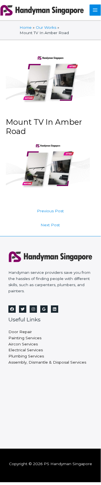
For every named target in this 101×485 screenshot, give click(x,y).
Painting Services (24, 338)
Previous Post (50, 211)
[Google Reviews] (44, 309)
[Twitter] (22, 309)
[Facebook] (12, 309)
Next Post (50, 225)
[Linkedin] (54, 309)
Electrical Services (25, 350)
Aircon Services (23, 344)
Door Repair (20, 331)
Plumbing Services (26, 356)
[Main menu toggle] (95, 10)
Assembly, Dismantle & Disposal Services (47, 362)
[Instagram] (33, 309)
